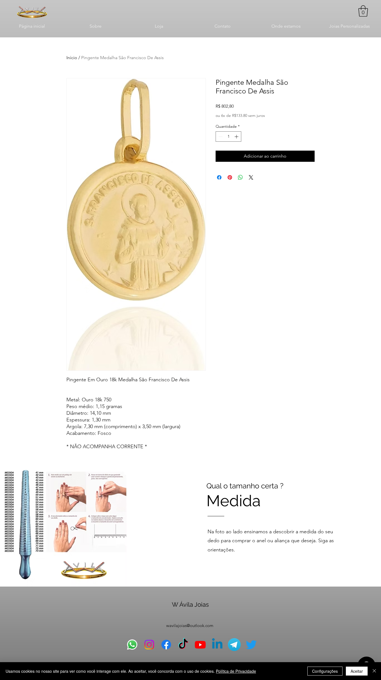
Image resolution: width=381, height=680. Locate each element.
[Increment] (236, 136)
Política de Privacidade (236, 671)
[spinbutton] (228, 136)
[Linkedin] (217, 644)
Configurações (325, 671)
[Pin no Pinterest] (229, 177)
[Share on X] (251, 177)
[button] (363, 10)
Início (71, 57)
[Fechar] (374, 671)
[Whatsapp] (132, 644)
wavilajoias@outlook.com (189, 625)
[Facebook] (166, 644)
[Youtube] (200, 644)
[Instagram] (149, 644)
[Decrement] (219, 136)
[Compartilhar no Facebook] (219, 177)
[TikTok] (183, 644)
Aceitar (357, 671)
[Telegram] (234, 644)
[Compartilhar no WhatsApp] (240, 177)
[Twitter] (251, 644)
